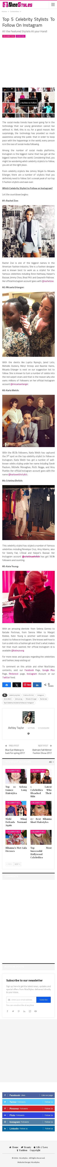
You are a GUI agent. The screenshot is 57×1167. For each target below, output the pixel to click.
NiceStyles (35, 1162)
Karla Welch (8, 699)
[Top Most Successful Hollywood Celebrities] (41, 837)
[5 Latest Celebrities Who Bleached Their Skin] (41, 776)
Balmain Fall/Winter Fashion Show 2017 (42, 751)
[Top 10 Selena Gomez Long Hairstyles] (16, 776)
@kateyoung (17, 650)
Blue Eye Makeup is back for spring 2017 (15, 751)
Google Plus (48, 670)
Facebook (29, 670)
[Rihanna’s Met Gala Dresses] (16, 837)
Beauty (27, 1147)
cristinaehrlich (32, 556)
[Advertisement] (28, 62)
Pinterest (13, 674)
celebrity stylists (14, 695)
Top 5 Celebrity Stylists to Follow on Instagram (19, 703)
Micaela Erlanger (31, 699)
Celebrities (8, 36)
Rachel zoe (43, 699)
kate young (18, 699)
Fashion (20, 36)
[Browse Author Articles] (28, 717)
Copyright (35, 1150)
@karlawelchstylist (17, 474)
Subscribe (44, 999)
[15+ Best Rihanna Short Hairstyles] (41, 808)
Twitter (6, 677)
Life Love (42, 1147)
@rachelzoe (48, 281)
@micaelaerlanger (19, 384)
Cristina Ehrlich (28, 695)
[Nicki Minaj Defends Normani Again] (16, 808)
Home (15, 1147)
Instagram (32, 674)
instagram (40, 695)
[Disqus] (28, 919)
